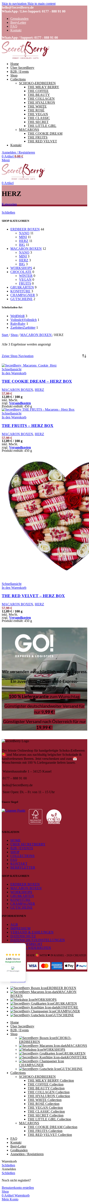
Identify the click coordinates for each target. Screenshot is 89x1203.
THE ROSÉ (36, 110)
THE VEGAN (38, 114)
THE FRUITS (38, 137)
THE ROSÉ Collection (43, 1104)
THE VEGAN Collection (45, 1107)
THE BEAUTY (39, 95)
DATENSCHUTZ (23, 936)
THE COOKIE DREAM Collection (52, 1127)
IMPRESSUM (20, 928)
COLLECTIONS (22, 856)
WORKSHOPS (21, 268)
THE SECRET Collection (46, 1115)
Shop (15, 335)
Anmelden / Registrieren (27, 1154)
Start (5, 335)
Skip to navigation (14, 3)
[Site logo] (25, 59)
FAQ (13, 860)
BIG (22, 245)
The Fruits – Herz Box (27, 425)
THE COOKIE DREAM (45, 133)
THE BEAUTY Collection (46, 1088)
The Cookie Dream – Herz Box (37, 381)
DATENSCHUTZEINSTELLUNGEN (37, 940)
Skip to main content (41, 3)
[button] (14, 373)
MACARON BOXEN (26, 248)
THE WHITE (37, 106)
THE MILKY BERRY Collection (51, 1080)
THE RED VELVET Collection (50, 1135)
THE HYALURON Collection (49, 1096)
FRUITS (25, 283)
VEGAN (25, 279)
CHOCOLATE (21, 272)
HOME (15, 840)
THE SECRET (38, 122)
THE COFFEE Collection (46, 1084)
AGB (14, 924)
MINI (23, 237)
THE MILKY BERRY (43, 87)
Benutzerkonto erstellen (18, 1187)
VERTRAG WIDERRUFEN (30, 948)
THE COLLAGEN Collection (49, 1092)
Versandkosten (20, 403)
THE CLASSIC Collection (46, 1111)
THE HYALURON (41, 102)
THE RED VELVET (42, 141)
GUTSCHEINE (21, 299)
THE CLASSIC (39, 118)
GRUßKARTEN (22, 287)
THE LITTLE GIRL (42, 126)
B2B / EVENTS (21, 848)
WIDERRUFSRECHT (26, 944)
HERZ (23, 241)
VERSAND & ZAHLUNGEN (32, 932)
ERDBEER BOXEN (25, 229)
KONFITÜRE (20, 291)
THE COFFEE (38, 91)
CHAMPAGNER (22, 295)
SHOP (14, 852)
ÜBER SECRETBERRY (28, 844)
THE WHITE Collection (45, 1100)
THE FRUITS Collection (45, 1131)
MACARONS (29, 129)
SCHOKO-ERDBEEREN (37, 83)
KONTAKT (18, 863)
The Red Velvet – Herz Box (33, 596)
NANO (24, 233)
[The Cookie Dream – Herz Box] (29, 365)
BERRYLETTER (22, 867)
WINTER (26, 276)
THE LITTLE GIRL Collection (49, 1119)
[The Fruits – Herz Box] (38, 409)
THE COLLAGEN (41, 98)
